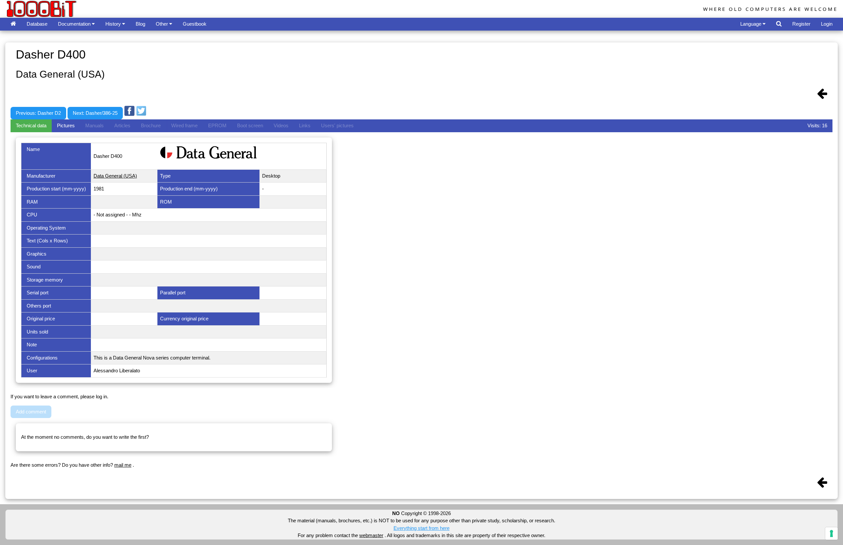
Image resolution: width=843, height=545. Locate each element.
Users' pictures (337, 125)
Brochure (151, 125)
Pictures (66, 125)
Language (751, 24)
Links (305, 125)
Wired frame (184, 125)
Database (37, 24)
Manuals (94, 125)
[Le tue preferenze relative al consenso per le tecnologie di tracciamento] (831, 533)
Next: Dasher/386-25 (95, 113)
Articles (122, 125)
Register (801, 24)
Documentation (75, 24)
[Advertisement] (268, 99)
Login (826, 24)
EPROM (217, 125)
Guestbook (194, 24)
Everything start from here (421, 528)
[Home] (13, 24)
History (113, 24)
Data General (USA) (115, 176)
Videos (281, 125)
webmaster (371, 535)
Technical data (31, 125)
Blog (140, 24)
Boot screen (250, 125)
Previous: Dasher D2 (38, 113)
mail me (122, 465)
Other (162, 24)
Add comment (31, 411)
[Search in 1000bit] (779, 24)
